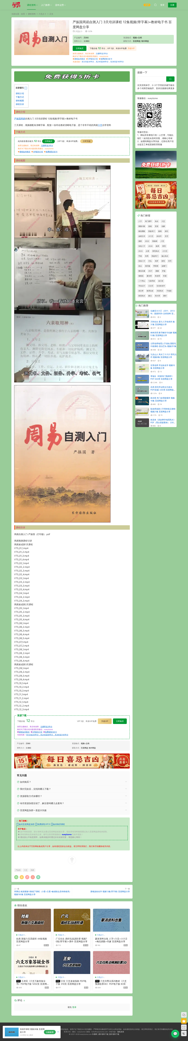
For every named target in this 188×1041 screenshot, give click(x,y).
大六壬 (150, 236)
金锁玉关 (141, 236)
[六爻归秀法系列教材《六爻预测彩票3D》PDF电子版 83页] (111, 962)
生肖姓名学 (161, 286)
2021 (150, 271)
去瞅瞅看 (50, 1032)
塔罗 (156, 261)
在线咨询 (175, 1034)
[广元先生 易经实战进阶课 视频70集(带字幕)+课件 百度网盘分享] (72, 920)
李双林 (155, 266)
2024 (150, 246)
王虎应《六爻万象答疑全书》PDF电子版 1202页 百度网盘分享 (31, 982)
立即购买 (79, 48)
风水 (156, 221)
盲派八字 (141, 261)
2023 (140, 251)
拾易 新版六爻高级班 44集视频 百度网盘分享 (31, 940)
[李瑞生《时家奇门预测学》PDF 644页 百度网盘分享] (142, 379)
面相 (150, 226)
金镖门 (164, 266)
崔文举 (140, 291)
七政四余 (151, 281)
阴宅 (163, 261)
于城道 (169, 291)
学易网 (94, 1034)
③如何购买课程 (58, 824)
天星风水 (160, 291)
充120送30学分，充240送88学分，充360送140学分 (103, 62)
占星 (147, 251)
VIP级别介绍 (93, 59)
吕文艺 (150, 286)
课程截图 (20, 100)
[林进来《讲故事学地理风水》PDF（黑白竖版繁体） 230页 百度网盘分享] (142, 422)
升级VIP (131, 48)
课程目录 (20, 104)
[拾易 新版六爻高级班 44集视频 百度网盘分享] (32, 920)
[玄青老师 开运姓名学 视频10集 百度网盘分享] (142, 368)
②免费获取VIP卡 (42, 824)
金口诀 (160, 281)
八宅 (162, 241)
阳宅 (164, 246)
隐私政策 (120, 1032)
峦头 (150, 261)
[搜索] (155, 5)
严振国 (17, 118)
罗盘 (163, 271)
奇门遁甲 (148, 221)
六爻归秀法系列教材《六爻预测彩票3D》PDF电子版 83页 (111, 982)
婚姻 (157, 271)
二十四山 (141, 281)
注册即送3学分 (102, 53)
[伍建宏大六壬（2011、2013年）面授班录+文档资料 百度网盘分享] (142, 313)
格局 (157, 246)
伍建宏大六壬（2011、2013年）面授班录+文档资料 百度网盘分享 (162, 313)
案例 (160, 231)
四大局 (157, 296)
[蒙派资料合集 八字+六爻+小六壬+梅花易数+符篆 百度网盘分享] (111, 920)
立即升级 (86, 141)
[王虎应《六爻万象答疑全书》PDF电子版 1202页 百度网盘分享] (32, 962)
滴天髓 (147, 266)
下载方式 (20, 97)
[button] (25, 88)
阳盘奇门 (155, 256)
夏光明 (149, 276)
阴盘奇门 (151, 231)
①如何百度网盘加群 (25, 824)
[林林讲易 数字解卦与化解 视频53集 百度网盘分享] (142, 335)
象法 (150, 296)
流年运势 (59, 5)
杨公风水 (165, 256)
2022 (147, 241)
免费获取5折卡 (106, 59)
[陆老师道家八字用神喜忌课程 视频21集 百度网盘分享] (142, 411)
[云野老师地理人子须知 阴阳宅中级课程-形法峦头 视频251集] (142, 346)
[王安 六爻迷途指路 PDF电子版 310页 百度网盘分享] (72, 962)
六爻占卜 (79, 31)
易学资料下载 (103, 1034)
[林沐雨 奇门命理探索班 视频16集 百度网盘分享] (142, 401)
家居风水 (141, 296)
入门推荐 (45, 5)
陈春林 (154, 241)
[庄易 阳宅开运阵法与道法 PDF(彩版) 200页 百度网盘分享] (142, 390)
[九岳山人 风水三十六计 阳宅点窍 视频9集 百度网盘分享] (142, 357)
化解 (163, 226)
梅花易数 (141, 231)
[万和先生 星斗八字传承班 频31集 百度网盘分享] (142, 324)
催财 (140, 241)
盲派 (156, 226)
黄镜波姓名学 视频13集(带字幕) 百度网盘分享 (110, 891)
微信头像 (141, 271)
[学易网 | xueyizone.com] (16, 5)
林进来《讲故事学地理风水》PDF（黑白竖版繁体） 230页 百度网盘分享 (163, 422)
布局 (146, 256)
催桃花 (140, 276)
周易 (23, 118)
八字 (140, 221)
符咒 (169, 261)
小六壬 (164, 251)
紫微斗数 (141, 226)
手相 (140, 256)
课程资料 (31, 5)
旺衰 (165, 276)
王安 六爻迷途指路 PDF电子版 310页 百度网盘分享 (71, 982)
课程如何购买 (79, 59)
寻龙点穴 (141, 286)
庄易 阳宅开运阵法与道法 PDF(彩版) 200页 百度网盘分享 (163, 390)
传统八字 (141, 246)
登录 (74, 1007)
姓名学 (159, 236)
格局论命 (150, 291)
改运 (140, 266)
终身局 (157, 276)
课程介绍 (20, 93)
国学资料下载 (114, 1034)
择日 (166, 231)
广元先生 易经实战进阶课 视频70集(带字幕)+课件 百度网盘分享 (71, 940)
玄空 (166, 236)
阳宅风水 (155, 251)
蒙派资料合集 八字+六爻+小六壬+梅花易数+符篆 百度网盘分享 (111, 940)
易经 (165, 296)
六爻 (100, 125)
